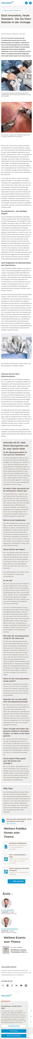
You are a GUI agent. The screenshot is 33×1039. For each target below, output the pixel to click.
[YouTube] (21, 985)
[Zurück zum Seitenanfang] (17, 992)
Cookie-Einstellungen (14, 1026)
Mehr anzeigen (18, 881)
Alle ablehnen (14, 1031)
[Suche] (26, 3)
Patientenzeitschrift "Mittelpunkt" (12, 10)
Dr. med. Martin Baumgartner (9, 929)
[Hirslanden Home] (16, 995)
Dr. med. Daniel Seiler (7, 910)
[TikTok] (12, 985)
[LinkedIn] (16, 985)
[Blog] (26, 985)
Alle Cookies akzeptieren (14, 1035)
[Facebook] (3, 985)
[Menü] (30, 3)
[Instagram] (7, 985)
